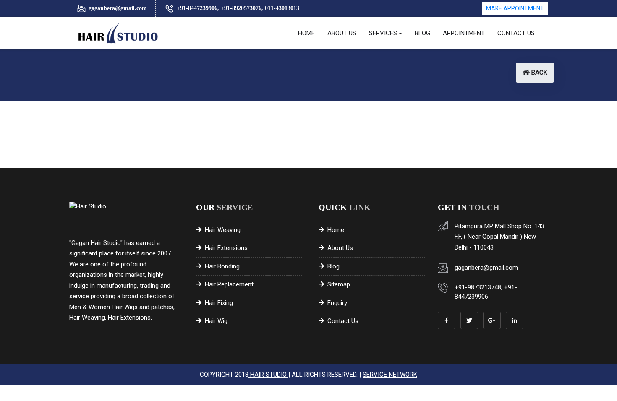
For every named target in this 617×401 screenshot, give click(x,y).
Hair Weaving (223, 230)
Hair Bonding (222, 266)
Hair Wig (216, 321)
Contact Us (342, 321)
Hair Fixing (219, 303)
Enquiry (337, 303)
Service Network (390, 374)
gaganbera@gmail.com (118, 8)
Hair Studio (268, 374)
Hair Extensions (226, 248)
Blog (333, 266)
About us (340, 248)
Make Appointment (515, 8)
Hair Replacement (229, 284)
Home (335, 230)
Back (538, 72)
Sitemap (338, 284)
